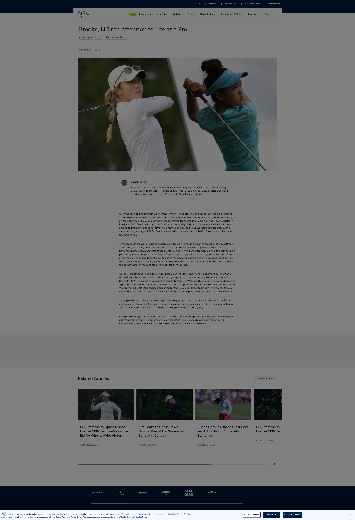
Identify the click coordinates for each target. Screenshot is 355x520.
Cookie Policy (142, 517)
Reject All (271, 515)
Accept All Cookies (292, 515)
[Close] (351, 515)
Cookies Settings (251, 515)
